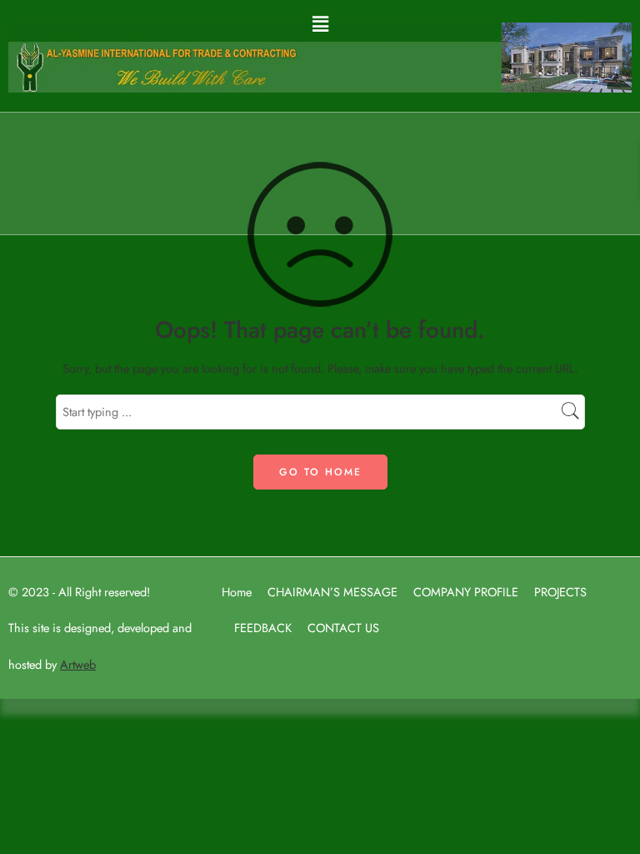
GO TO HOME (320, 472)
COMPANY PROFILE (465, 591)
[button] (320, 23)
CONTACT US (343, 627)
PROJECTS (560, 591)
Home (237, 591)
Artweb (78, 664)
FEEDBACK (263, 627)
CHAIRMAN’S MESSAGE (333, 591)
